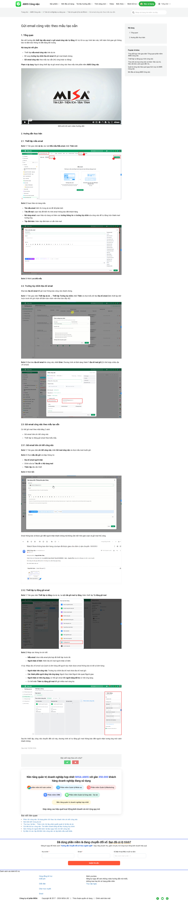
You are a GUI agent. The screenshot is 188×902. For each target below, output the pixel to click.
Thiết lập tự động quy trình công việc (140, 59)
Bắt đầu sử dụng (67, 4)
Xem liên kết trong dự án (32, 822)
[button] (67, 762)
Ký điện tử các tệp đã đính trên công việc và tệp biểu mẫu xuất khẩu (47, 831)
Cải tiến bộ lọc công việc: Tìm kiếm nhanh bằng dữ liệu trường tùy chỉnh (49, 826)
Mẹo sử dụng (149, 4)
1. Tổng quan (133, 33)
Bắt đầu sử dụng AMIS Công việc (139, 72)
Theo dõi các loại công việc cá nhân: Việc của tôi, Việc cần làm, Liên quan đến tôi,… (144, 63)
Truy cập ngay (91, 884)
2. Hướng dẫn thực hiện (137, 37)
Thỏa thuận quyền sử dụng (82, 898)
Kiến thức (120, 4)
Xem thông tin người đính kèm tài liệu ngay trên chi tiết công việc (46, 829)
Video (112, 4)
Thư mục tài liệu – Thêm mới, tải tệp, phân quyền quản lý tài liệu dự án (48, 824)
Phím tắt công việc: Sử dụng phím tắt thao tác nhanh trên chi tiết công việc (50, 819)
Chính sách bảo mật (103, 898)
